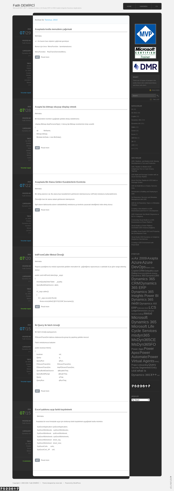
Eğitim (133, 127)
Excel (29, 448)
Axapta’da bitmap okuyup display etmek (55, 107)
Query (29, 371)
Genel (133, 130)
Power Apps (137, 349)
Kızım (133, 134)
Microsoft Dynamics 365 (143, 319)
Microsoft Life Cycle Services (144, 328)
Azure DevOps (142, 264)
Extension (141, 308)
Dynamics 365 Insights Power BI (145, 294)
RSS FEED (155, 90)
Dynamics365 (152, 275)
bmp (29, 148)
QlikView (134, 138)
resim (29, 157)
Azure (136, 262)
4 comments (27, 461)
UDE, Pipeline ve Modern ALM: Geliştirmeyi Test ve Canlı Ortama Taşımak (142, 169)
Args (29, 291)
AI (132, 109)
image (29, 153)
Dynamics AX (26, 53)
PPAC (157, 362)
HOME (129, 6)
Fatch (29, 366)
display (28, 75)
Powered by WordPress (73, 483)
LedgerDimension (139, 311)
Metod (29, 82)
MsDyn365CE (143, 340)
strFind (28, 230)
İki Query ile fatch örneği (47, 325)
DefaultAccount (151, 271)
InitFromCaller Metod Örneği (49, 255)
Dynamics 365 (136, 120)
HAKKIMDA (143, 6)
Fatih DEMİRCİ (24, 5)
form (146, 308)
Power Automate (140, 355)
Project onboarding (139, 365)
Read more (45, 57)
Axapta (28, 73)
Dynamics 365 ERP (144, 285)
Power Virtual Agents (144, 359)
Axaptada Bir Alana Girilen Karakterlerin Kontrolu (60, 182)
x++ (29, 55)
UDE (133, 145)
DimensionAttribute (144, 273)
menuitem (27, 80)
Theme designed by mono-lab (52, 483)
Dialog (134, 273)
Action (29, 66)
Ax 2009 (28, 70)
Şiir (132, 141)
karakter (28, 225)
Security (135, 368)
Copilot (133, 116)
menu (29, 78)
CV (157, 6)
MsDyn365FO (143, 344)
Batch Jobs (150, 267)
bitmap (29, 146)
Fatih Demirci (26, 43)
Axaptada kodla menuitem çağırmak (53, 29)
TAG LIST (156, 99)
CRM (141, 270)
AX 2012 (134, 113)
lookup (140, 314)
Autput (29, 68)
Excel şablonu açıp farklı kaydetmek (53, 409)
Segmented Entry (148, 367)
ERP (134, 307)
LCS (152, 307)
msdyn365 (140, 335)
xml (158, 375)
